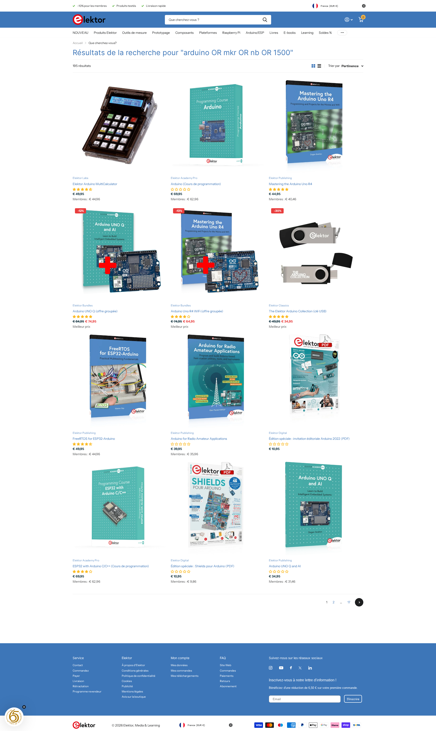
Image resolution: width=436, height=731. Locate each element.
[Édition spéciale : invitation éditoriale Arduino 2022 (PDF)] (316, 380)
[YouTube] (281, 668)
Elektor (127, 658)
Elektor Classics (279, 305)
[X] (300, 668)
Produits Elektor (105, 33)
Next (359, 602)
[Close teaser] (24, 707)
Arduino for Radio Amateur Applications (199, 439)
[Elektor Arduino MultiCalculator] (120, 125)
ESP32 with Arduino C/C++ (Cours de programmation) (111, 566)
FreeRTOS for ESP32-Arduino (94, 439)
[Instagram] (270, 668)
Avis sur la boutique (134, 696)
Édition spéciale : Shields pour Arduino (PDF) (202, 566)
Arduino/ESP (255, 33)
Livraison (78, 681)
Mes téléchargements (184, 675)
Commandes (228, 670)
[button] (14, 716)
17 (348, 602)
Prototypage (161, 33)
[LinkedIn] (310, 668)
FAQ (223, 658)
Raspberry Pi (231, 33)
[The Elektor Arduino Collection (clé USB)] (316, 253)
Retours (225, 681)
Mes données (179, 665)
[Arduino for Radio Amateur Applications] (218, 380)
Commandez (81, 670)
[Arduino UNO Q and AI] (316, 508)
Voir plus (342, 33)
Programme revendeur (87, 691)
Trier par (334, 66)
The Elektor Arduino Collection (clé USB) (298, 311)
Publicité (127, 686)
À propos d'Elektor (133, 665)
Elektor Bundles (83, 305)
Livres (274, 33)
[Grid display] (313, 66)
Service (78, 658)
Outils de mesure (134, 33)
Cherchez (265, 19)
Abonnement (228, 686)
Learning (307, 33)
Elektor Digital (278, 433)
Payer (76, 675)
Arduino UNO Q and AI (285, 566)
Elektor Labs (80, 178)
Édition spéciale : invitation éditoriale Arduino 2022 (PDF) (309, 439)
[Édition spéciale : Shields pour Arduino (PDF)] (218, 508)
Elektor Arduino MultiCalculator (95, 184)
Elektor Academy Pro (184, 178)
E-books (290, 33)
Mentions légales (132, 691)
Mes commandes (181, 670)
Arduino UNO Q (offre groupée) (95, 311)
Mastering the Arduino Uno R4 (290, 184)
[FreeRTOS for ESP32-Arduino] (120, 380)
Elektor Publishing (280, 178)
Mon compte (180, 658)
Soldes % (325, 33)
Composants (184, 33)
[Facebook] (291, 668)
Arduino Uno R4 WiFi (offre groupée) (197, 311)
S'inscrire (353, 699)
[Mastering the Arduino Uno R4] (316, 125)
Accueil (78, 43)
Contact (78, 665)
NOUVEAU (80, 33)
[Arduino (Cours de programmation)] (218, 125)
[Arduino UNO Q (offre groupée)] (120, 253)
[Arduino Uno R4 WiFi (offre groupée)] (218, 253)
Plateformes (208, 33)
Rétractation (81, 686)
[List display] (319, 66)
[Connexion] (348, 20)
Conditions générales (135, 670)
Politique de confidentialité (138, 675)
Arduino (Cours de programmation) (196, 184)
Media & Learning (147, 725)
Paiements (226, 675)
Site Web (225, 665)
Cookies (127, 681)
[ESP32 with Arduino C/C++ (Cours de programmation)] (120, 508)
